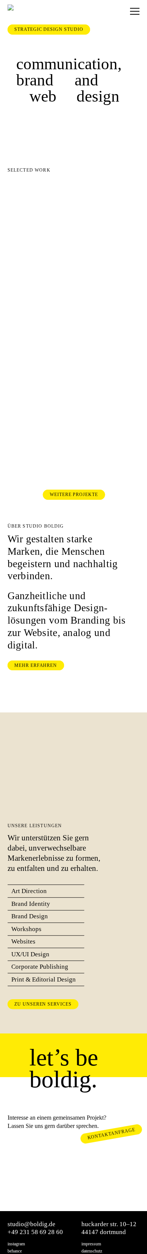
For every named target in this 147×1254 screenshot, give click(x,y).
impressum (91, 1244)
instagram (16, 1244)
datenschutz (91, 1251)
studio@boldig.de (31, 1224)
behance (15, 1251)
